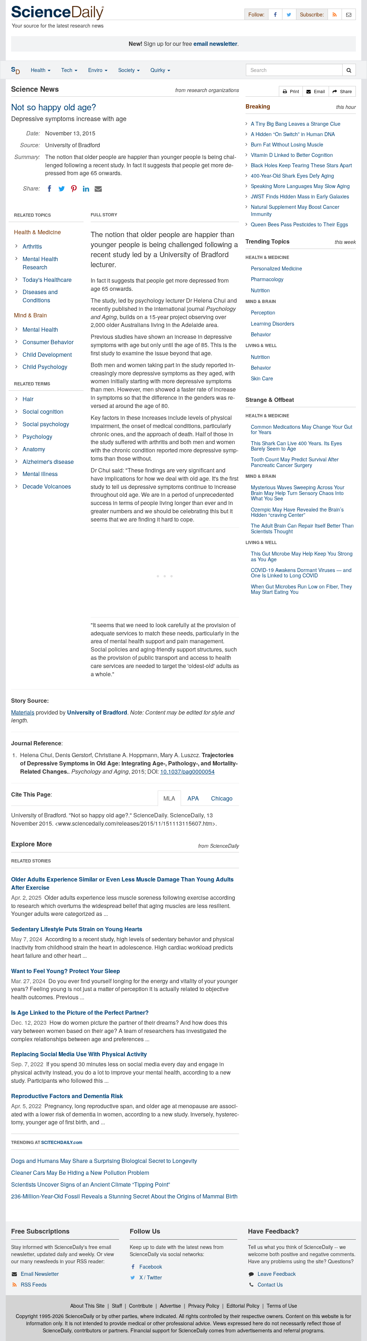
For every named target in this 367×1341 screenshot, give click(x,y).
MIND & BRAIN (261, 301)
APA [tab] (193, 798)
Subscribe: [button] (312, 14)
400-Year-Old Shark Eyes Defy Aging (292, 175)
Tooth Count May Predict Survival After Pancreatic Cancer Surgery (295, 462)
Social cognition (43, 411)
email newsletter (215, 43)
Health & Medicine (37, 232)
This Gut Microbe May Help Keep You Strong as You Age (302, 556)
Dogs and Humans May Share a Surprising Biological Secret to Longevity (104, 1161)
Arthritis (32, 246)
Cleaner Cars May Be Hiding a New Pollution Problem (80, 1172)
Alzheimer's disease (48, 461)
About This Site (87, 1305)
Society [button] (127, 69)
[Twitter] (61, 188)
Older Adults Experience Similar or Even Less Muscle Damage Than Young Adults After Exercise (122, 883)
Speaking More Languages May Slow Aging (300, 185)
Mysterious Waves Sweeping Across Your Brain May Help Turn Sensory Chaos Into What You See (297, 493)
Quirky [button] (159, 69)
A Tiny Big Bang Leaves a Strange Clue (295, 123)
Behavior (261, 334)
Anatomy (34, 449)
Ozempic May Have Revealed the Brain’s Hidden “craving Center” (297, 512)
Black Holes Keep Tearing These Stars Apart (301, 165)
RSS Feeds (34, 1284)
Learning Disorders (272, 323)
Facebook (150, 1266)
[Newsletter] (349, 14)
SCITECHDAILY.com (61, 1142)
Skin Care (262, 378)
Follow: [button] (256, 14)
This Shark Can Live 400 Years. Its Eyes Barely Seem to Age (296, 445)
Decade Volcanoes (47, 486)
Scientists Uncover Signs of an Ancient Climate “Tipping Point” (90, 1184)
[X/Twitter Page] (289, 14)
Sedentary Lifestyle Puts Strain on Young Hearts (76, 929)
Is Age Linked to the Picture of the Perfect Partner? (80, 1012)
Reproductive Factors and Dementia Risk (67, 1096)
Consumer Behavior (48, 342)
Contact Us (270, 1284)
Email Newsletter (40, 1273)
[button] (291, 91)
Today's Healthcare (47, 279)
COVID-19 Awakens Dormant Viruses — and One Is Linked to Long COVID (301, 572)
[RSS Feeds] (335, 14)
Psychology (37, 436)
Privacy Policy (203, 1305)
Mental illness (40, 474)
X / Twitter (150, 1277)
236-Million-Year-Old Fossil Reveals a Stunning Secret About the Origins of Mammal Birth (124, 1196)
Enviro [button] (96, 69)
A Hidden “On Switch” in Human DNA (293, 134)
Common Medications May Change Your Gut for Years (301, 429)
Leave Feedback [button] (277, 1273)
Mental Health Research (40, 263)
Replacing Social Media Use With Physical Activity (79, 1054)
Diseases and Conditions (40, 296)
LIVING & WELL (261, 345)
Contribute (141, 1305)
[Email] (98, 188)
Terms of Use (282, 1305)
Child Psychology (45, 366)
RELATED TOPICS (32, 215)
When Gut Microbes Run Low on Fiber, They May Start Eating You (301, 589)
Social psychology (46, 424)
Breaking (258, 106)
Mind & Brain (30, 315)
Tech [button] (67, 69)
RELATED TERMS (32, 383)
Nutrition (260, 290)
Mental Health (40, 329)
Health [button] (39, 69)
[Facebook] (49, 188)
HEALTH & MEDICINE (267, 257)
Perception (263, 312)
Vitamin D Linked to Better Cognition (292, 154)
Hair (28, 399)
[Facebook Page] (275, 14)
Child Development (47, 354)
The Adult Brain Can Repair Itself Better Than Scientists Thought (302, 528)
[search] (349, 70)
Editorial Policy (243, 1305)
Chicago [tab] (222, 798)
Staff (117, 1305)
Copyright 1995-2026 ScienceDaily (55, 1316)
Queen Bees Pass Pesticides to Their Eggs (299, 224)
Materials (22, 712)
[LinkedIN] (86, 188)
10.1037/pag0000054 (187, 771)
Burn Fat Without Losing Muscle (287, 144)
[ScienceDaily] (57, 12)
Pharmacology (267, 279)
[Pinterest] (74, 188)
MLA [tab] (169, 798)
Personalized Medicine (276, 268)
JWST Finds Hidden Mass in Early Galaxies (300, 196)
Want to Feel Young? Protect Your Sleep (65, 971)
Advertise (170, 1305)
